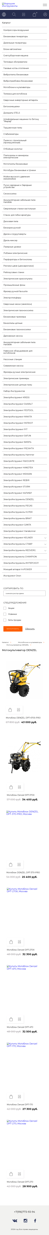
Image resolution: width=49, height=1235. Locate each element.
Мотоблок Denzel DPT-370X (20, 795)
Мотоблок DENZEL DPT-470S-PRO (23, 718)
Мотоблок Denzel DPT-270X (20, 950)
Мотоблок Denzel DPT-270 (20, 1182)
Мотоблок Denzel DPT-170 (20, 1104)
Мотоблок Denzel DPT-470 (20, 1027)
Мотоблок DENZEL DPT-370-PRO (23, 872)
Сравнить (18, 710)
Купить (10, 710)
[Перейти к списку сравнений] (24, 15)
